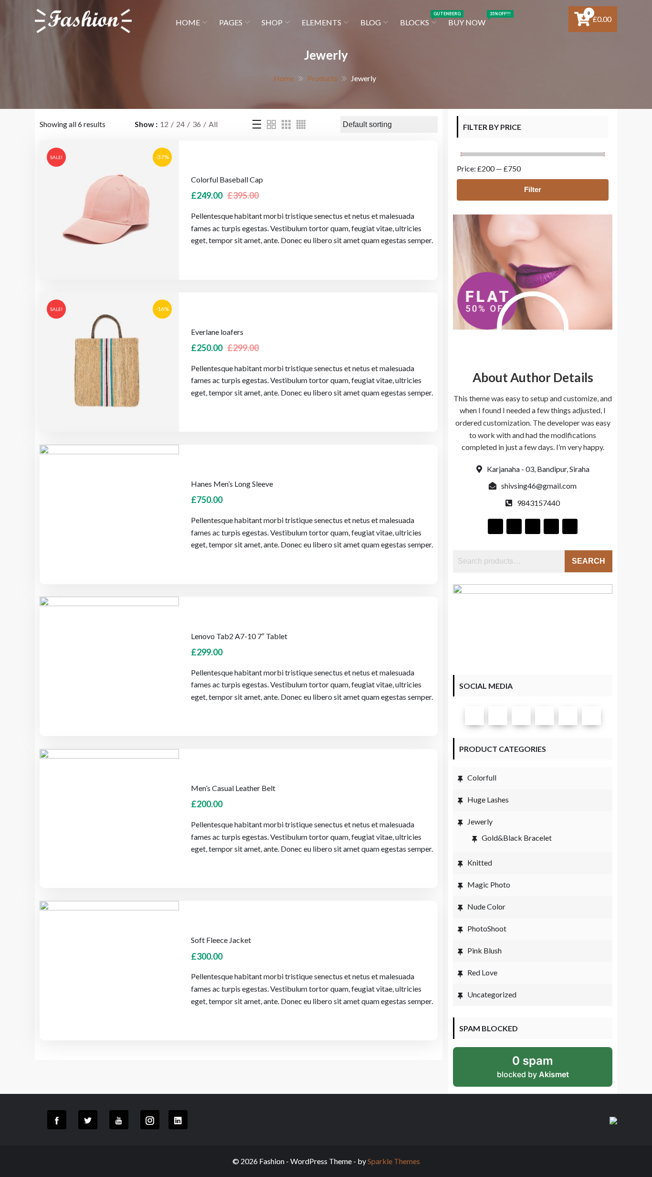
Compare (118, 150)
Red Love (482, 972)
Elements (321, 22)
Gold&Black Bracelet (517, 837)
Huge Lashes (488, 799)
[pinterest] (591, 715)
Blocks (419, 19)
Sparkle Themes (394, 1161)
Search (588, 561)
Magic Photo (488, 884)
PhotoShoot (486, 928)
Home (188, 22)
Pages (230, 22)
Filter (532, 189)
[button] (75, 150)
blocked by (533, 1067)
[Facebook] (474, 715)
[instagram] (544, 715)
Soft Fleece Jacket (221, 939)
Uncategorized (491, 994)
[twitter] (497, 715)
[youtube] (521, 715)
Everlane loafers (217, 331)
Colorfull (481, 777)
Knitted (479, 862)
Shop (272, 22)
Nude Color (486, 906)
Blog (370, 22)
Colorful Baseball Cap (227, 179)
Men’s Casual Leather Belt (233, 787)
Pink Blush (484, 950)
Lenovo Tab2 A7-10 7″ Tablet (239, 636)
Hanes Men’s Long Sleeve (232, 483)
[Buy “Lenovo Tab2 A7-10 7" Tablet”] (75, 606)
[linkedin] (568, 715)
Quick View (97, 150)
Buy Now (467, 19)
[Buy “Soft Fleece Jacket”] (75, 910)
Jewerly (480, 821)
